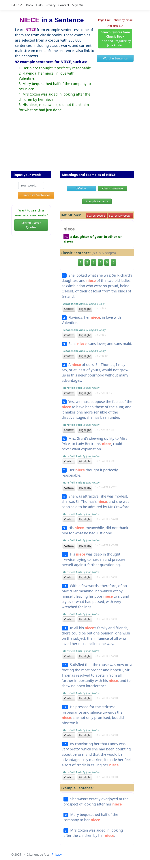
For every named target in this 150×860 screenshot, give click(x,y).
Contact (63, 5)
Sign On (77, 5)
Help (39, 5)
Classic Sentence (112, 188)
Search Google (96, 215)
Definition (81, 188)
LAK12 (16, 5)
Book (29, 5)
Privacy (50, 5)
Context (69, 308)
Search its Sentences (36, 195)
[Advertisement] (75, 144)
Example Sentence (97, 201)
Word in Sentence (115, 58)
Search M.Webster (120, 215)
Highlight (85, 308)
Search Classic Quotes (31, 225)
